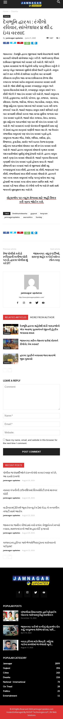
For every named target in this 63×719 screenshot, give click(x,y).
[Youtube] (44, 303)
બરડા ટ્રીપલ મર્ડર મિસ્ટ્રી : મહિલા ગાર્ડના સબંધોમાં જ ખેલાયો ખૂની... (37, 643)
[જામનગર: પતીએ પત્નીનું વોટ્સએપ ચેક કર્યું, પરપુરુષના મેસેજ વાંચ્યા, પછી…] (10, 630)
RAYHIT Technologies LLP (37, 712)
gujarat (34, 213)
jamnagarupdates (12, 217)
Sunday (39, 217)
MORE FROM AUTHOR (42, 317)
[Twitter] (38, 303)
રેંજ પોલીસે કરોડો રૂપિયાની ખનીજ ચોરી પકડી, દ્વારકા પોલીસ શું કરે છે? (15, 258)
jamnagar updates (14, 38)
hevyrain (44, 213)
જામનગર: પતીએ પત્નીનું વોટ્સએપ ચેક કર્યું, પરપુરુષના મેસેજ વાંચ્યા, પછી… (40, 628)
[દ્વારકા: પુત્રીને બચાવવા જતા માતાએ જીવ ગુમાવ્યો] (10, 358)
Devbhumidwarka (19, 213)
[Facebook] (18, 303)
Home (5, 11)
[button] (58, 4)
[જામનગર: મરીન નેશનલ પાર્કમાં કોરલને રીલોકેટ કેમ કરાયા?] (10, 344)
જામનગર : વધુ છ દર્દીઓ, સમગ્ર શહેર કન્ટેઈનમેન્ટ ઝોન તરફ (46, 257)
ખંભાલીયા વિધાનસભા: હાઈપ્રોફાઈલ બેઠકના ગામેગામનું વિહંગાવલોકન (38, 613)
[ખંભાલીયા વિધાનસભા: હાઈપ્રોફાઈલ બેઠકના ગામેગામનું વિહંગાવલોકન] (10, 615)
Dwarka (14, 11)
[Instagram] (25, 303)
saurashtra (27, 217)
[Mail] (31, 303)
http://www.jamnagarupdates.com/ (31, 297)
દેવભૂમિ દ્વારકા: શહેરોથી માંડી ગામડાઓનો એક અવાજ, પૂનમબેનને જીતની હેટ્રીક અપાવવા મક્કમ (40, 329)
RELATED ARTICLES (15, 317)
